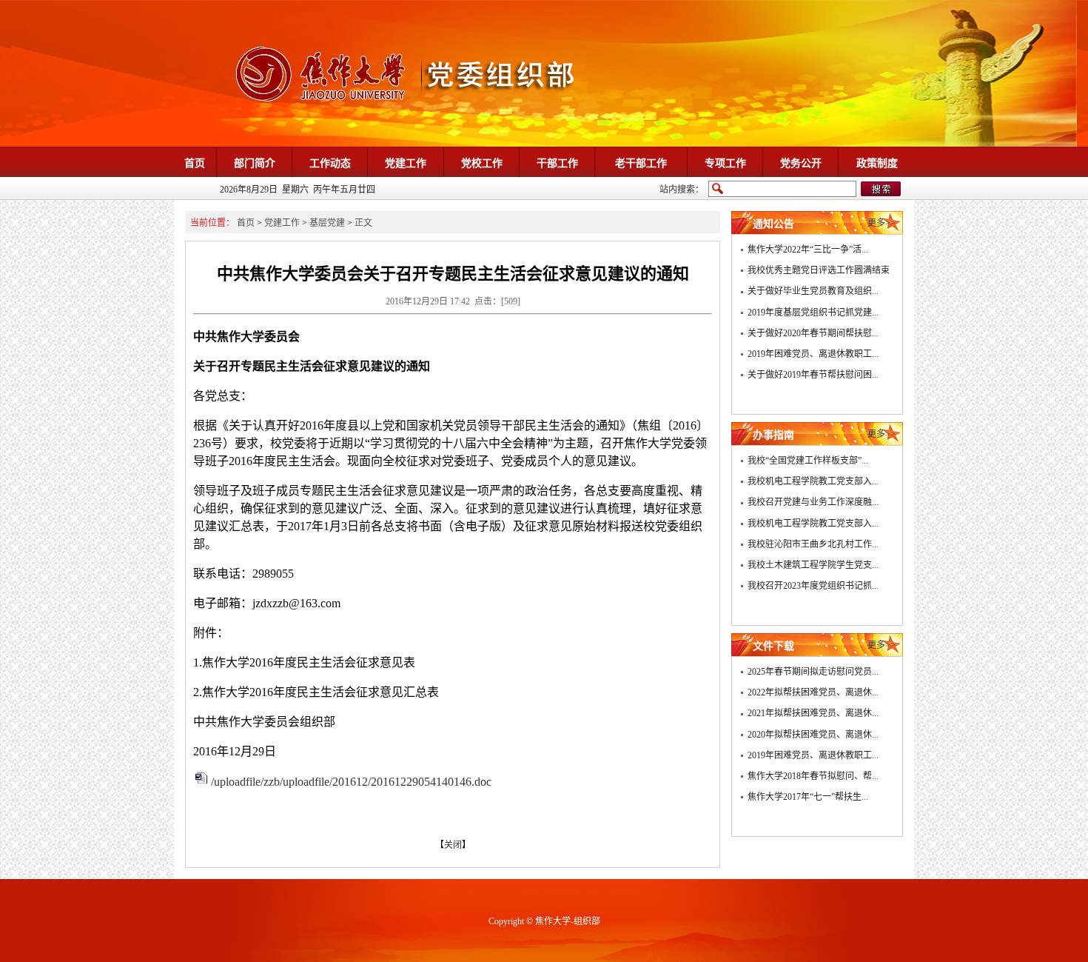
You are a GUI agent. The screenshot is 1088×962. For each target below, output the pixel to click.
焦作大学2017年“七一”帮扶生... (808, 797)
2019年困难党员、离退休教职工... (813, 354)
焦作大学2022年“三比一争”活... (808, 249)
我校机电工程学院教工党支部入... (813, 481)
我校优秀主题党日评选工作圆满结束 (819, 270)
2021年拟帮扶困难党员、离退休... (813, 713)
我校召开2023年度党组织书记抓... (813, 586)
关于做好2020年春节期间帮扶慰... (813, 333)
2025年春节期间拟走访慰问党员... (813, 672)
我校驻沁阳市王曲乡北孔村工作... (813, 544)
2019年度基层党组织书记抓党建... (813, 312)
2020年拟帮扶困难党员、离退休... (813, 734)
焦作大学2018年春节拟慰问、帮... (813, 776)
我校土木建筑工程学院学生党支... (813, 565)
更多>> (881, 223)
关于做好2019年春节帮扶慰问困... (813, 375)
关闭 (453, 845)
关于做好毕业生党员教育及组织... (813, 291)
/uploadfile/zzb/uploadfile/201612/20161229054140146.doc (351, 781)
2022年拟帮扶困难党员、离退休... (813, 692)
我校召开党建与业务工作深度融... (813, 502)
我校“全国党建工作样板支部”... (808, 460)
